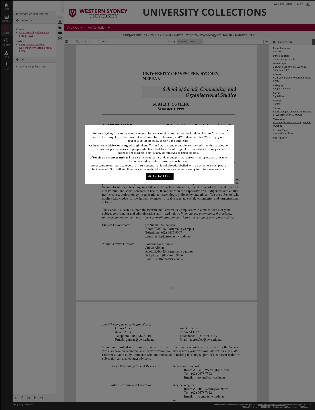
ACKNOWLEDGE (160, 176)
